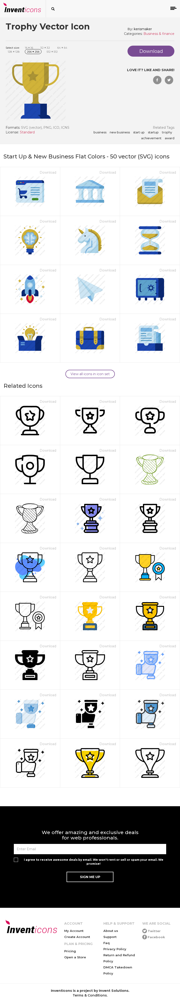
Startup (153, 132)
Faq (106, 943)
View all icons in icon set (90, 374)
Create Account (77, 937)
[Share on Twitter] (169, 80)
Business (100, 132)
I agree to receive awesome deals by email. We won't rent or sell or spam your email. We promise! (93, 861)
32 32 (45, 47)
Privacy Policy (114, 949)
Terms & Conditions (90, 995)
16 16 (29, 47)
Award (169, 138)
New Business (120, 132)
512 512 (52, 51)
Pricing (70, 951)
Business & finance (158, 34)
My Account (73, 931)
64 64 (62, 47)
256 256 (33, 51)
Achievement (151, 138)
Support (109, 937)
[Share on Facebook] (157, 80)
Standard (27, 132)
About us (110, 931)
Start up (139, 132)
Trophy (167, 132)
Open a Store (75, 957)
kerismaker (143, 29)
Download (48, 172)
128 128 (14, 51)
